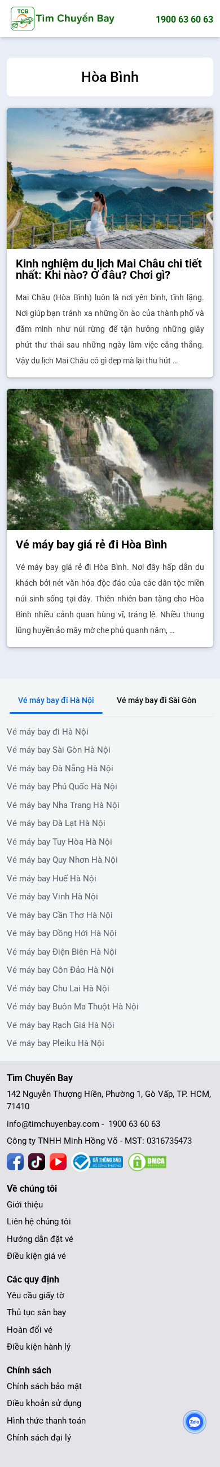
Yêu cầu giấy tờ (35, 1295)
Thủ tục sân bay (36, 1312)
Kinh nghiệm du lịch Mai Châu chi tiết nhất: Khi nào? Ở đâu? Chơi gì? (109, 269)
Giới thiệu (25, 1205)
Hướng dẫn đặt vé (40, 1239)
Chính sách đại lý (39, 1438)
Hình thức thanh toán (46, 1421)
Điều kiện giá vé (36, 1256)
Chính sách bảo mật (44, 1386)
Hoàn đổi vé (29, 1330)
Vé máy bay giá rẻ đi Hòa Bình (91, 544)
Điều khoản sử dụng (44, 1403)
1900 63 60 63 (184, 19)
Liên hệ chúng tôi (39, 1221)
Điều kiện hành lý (39, 1347)
